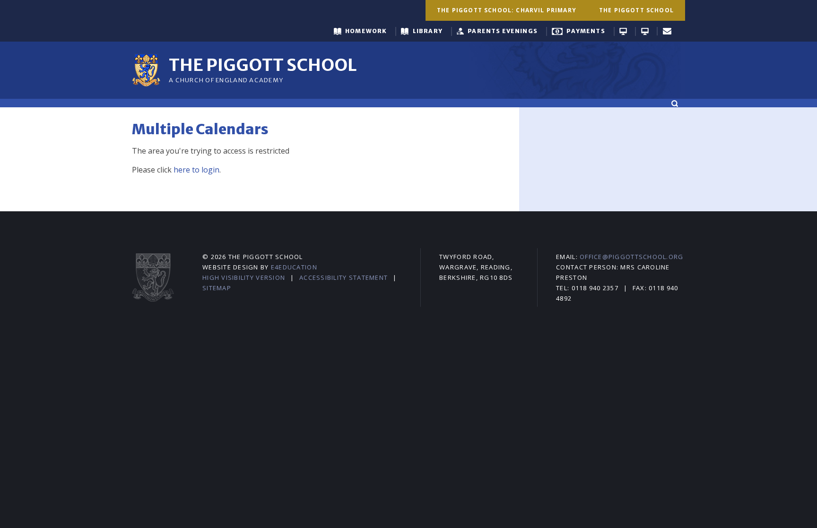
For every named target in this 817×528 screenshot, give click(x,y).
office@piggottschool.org (631, 256)
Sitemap (216, 288)
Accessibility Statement (343, 277)
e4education (294, 267)
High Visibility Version (243, 277)
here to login (196, 169)
